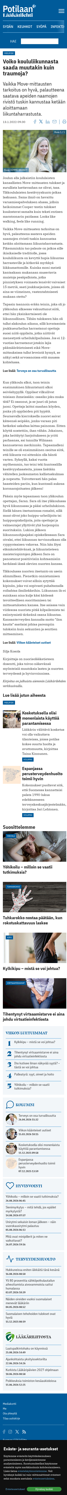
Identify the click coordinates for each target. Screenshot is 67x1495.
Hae (13, 41)
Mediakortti (9, 1403)
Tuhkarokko (13, 886)
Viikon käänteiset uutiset (34, 642)
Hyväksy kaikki (44, 1489)
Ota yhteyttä (10, 1413)
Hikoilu (11, 836)
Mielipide (9, 53)
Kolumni (28, 759)
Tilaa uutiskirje (11, 1418)
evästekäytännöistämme (32, 1471)
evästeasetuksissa (43, 1478)
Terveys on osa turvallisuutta (36, 371)
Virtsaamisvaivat (16, 983)
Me (4, 1408)
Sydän (8, 26)
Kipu (9, 937)
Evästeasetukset (15, 1489)
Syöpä (41, 26)
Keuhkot (25, 26)
